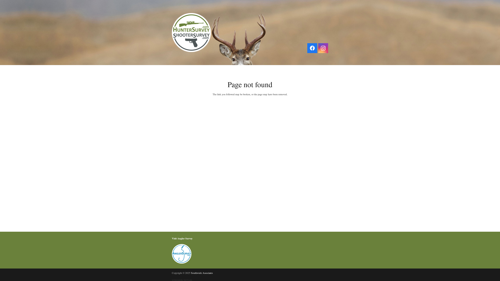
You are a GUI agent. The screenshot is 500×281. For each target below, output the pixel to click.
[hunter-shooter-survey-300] (191, 32)
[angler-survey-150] (250, 254)
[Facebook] (312, 48)
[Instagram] (323, 48)
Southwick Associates (202, 272)
